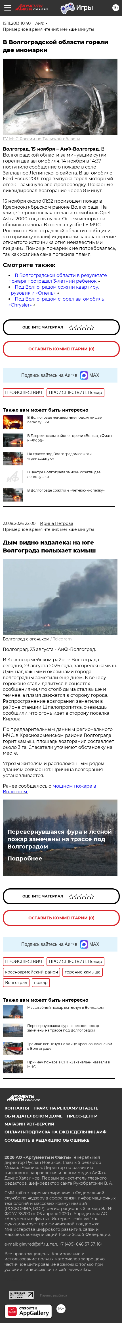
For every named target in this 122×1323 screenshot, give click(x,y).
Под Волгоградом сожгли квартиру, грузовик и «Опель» (54, 290)
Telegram (62, 639)
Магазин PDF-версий (29, 1124)
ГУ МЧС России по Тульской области (41, 138)
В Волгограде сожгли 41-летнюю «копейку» (66, 490)
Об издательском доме (33, 1116)
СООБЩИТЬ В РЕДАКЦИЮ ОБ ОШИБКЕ (47, 1140)
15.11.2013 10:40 (17, 23)
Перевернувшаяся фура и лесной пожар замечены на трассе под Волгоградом (59, 839)
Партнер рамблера (53, 1295)
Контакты (17, 1108)
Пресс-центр (82, 1116)
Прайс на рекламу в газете (65, 1108)
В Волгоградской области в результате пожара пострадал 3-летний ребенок (58, 278)
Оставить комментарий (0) (61, 349)
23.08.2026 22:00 (19, 523)
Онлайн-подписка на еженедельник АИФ (55, 1132)
